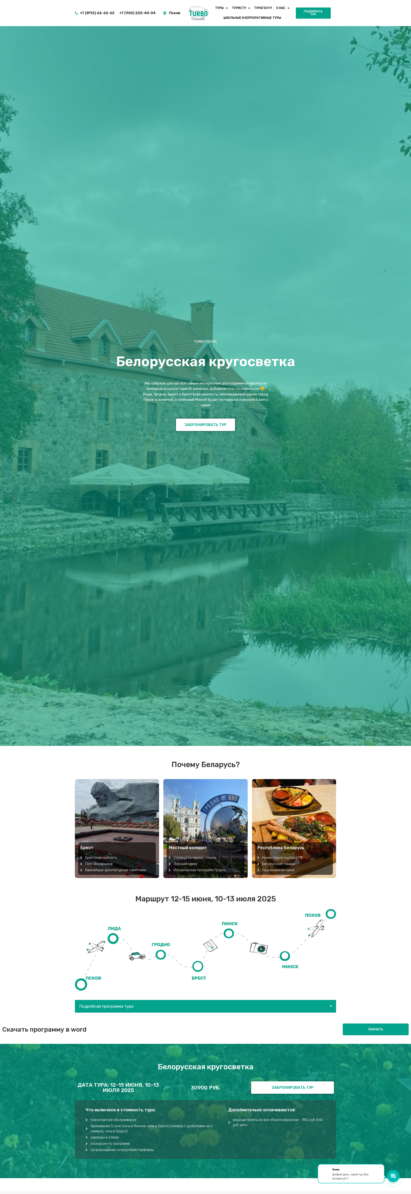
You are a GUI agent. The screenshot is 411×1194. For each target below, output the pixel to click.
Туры (219, 8)
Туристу (239, 8)
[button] (205, 1006)
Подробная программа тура (106, 1006)
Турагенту (263, 8)
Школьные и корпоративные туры (252, 18)
